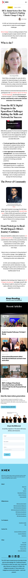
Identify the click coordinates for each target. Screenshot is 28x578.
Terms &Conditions (22, 550)
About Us (24, 486)
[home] (5, 2)
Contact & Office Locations (20, 531)
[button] (26, 2)
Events (24, 490)
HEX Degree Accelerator (21, 512)
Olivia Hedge (4, 32)
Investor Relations (22, 533)
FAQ (25, 525)
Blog (25, 488)
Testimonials (23, 544)
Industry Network (22, 495)
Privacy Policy (23, 546)
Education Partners (22, 493)
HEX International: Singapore (20, 508)
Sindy (14, 206)
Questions (24, 535)
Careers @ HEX (23, 497)
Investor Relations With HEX (8, 407)
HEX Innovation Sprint (21, 503)
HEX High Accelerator (21, 516)
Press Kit (24, 542)
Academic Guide (22, 523)
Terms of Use (23, 548)
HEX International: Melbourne (20, 505)
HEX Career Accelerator (21, 514)
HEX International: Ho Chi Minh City (18, 510)
